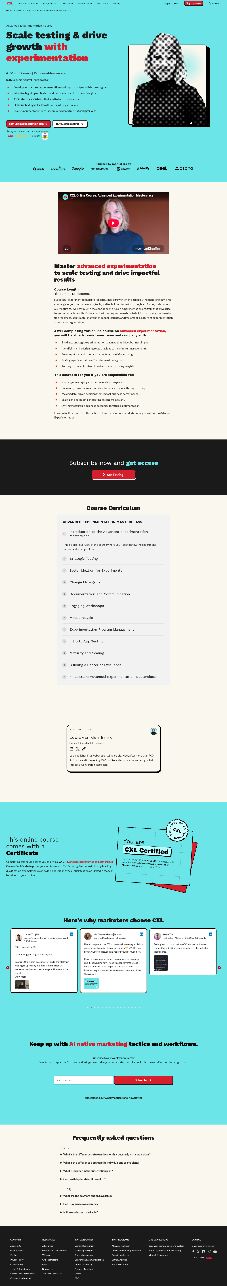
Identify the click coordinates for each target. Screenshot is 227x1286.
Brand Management (84, 1255)
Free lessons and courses (54, 1250)
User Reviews (17, 1250)
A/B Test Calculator (51, 1273)
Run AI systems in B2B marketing (165, 1250)
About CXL (15, 1245)
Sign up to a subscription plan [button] (26, 123)
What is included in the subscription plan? (88, 1171)
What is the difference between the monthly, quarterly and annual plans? (107, 1154)
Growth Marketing (83, 1264)
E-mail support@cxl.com (203, 1245)
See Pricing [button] (115, 475)
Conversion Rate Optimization (89, 1259)
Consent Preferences (20, 1278)
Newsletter (47, 1269)
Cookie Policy (16, 1264)
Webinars (47, 1255)
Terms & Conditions (20, 1269)
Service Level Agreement (22, 1273)
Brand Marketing (120, 1264)
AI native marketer (121, 1245)
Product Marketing (84, 1269)
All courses (47, 1245)
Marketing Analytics (84, 1250)
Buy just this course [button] (68, 123)
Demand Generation (84, 1245)
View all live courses (158, 1255)
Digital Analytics (119, 1259)
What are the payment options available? (87, 1195)
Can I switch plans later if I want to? (84, 1179)
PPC (77, 1278)
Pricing (13, 1255)
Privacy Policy (16, 1259)
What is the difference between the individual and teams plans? (101, 1162)
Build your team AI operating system (166, 1245)
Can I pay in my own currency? (81, 1204)
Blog (44, 1264)
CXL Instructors (50, 1259)
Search (78, 1273)
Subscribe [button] (141, 1080)
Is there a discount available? (80, 1212)
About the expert (80, 729)
